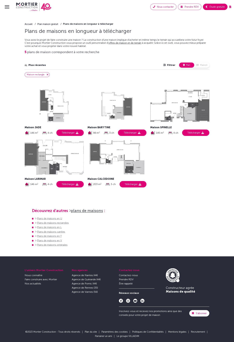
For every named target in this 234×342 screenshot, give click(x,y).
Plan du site (91, 331)
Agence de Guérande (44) (86, 279)
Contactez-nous (129, 270)
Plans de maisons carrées (51, 231)
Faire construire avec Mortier (41, 279)
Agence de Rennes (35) (85, 287)
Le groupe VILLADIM (128, 336)
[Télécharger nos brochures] (230, 6)
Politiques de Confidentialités (148, 331)
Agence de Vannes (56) (85, 291)
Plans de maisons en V (49, 240)
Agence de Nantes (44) (85, 275)
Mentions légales (177, 331)
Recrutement (198, 331)
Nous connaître (33, 275)
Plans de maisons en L (49, 227)
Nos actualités (33, 283)
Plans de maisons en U (49, 218)
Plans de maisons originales (52, 244)
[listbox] (35, 65)
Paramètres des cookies (114, 331)
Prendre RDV (126, 279)
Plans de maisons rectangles (53, 222)
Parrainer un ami (103, 336)
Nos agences (80, 270)
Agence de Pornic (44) (84, 283)
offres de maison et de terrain (124, 42)
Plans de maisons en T (49, 236)
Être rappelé (126, 283)
